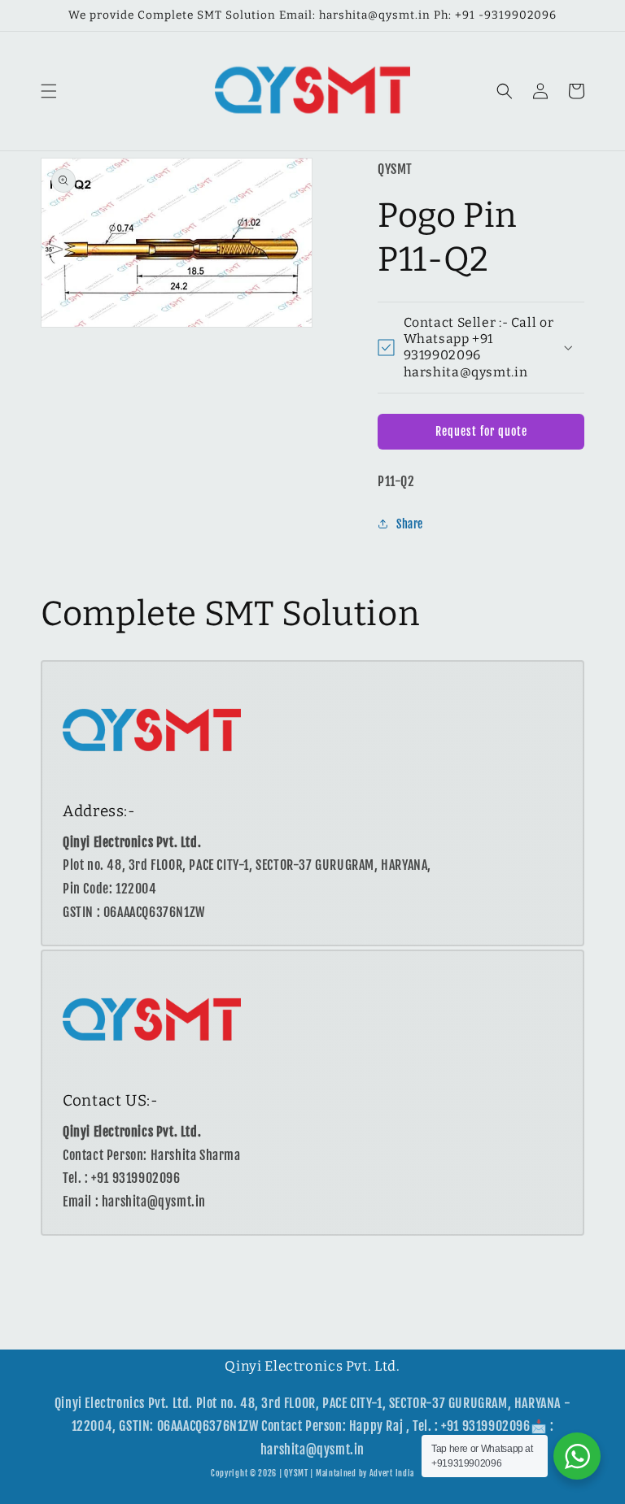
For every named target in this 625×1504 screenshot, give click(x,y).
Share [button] (409, 524)
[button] (49, 91)
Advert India (391, 1473)
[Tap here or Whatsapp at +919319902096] (577, 1456)
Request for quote (481, 431)
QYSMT (296, 1473)
